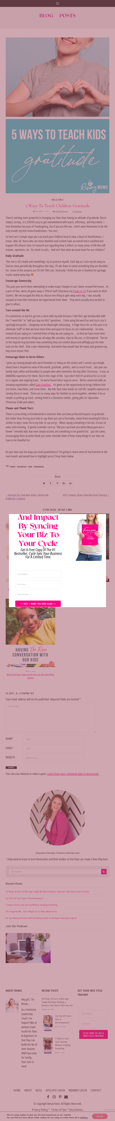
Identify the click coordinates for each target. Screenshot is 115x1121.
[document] (57, 560)
